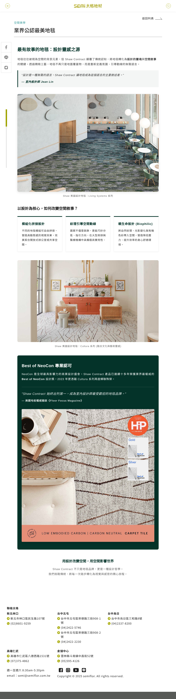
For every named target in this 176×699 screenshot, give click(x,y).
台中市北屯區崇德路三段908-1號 (81, 620)
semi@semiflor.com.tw (34, 675)
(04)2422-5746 (71, 627)
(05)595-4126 (70, 661)
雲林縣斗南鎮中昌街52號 (77, 656)
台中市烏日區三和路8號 (126, 618)
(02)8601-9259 (20, 623)
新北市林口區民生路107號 (27, 618)
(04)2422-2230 (71, 642)
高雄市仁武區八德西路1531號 (30, 656)
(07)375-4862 (19, 661)
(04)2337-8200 (121, 623)
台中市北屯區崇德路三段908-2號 (81, 634)
